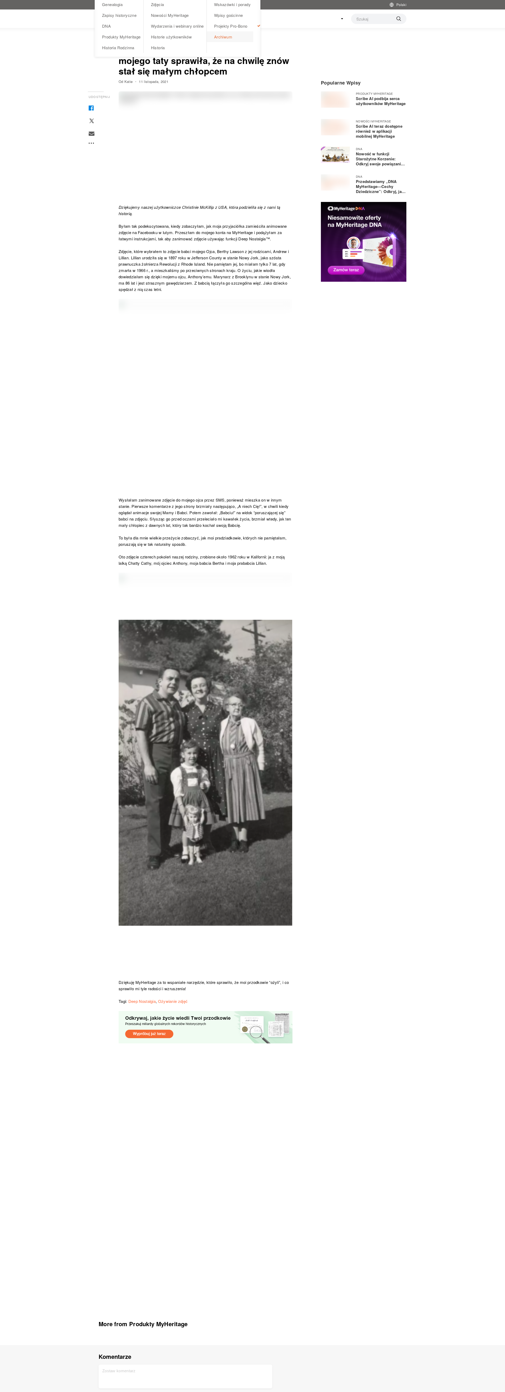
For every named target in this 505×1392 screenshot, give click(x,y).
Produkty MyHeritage (121, 36)
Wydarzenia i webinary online (177, 26)
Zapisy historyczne (119, 15)
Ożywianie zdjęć (173, 1001)
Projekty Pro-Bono (231, 26)
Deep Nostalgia (142, 1001)
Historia (158, 47)
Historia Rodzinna (118, 47)
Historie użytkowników (171, 36)
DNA (106, 26)
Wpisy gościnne (228, 15)
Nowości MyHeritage (170, 15)
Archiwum (223, 36)
